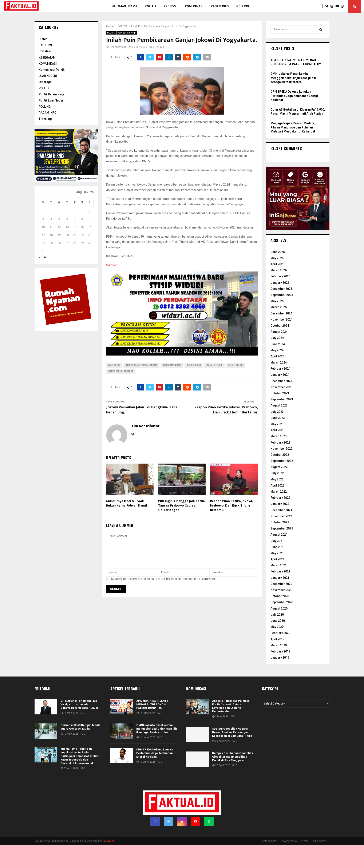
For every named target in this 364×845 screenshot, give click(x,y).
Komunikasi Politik (51, 69)
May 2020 (277, 626)
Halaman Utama (124, 6)
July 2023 (277, 411)
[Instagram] (333, 6)
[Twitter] (328, 6)
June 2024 (277, 344)
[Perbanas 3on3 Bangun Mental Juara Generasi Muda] (46, 731)
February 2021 (280, 571)
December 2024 (281, 313)
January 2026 (279, 282)
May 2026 (277, 258)
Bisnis (43, 39)
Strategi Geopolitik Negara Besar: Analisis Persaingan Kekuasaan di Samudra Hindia (232, 732)
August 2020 (279, 608)
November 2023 (281, 387)
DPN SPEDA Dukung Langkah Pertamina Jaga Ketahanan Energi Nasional (294, 96)
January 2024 (279, 374)
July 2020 (277, 614)
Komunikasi (194, 6)
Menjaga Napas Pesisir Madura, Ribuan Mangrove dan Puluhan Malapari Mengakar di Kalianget (292, 127)
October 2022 (279, 454)
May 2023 (277, 424)
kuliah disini (194, 365)
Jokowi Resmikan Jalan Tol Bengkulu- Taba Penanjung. (141, 410)
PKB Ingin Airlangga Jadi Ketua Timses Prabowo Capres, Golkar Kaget (181, 505)
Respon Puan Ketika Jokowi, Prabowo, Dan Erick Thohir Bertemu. (226, 410)
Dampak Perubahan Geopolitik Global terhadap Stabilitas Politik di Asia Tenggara (232, 756)
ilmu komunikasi (172, 365)
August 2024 (279, 331)
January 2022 (279, 503)
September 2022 (281, 461)
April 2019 (277, 639)
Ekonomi (170, 6)
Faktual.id (114, 365)
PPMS (304, 841)
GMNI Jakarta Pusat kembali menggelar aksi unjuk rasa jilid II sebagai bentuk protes (293, 78)
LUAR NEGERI (48, 76)
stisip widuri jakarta (120, 371)
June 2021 (277, 547)
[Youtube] (338, 6)
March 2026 (278, 270)
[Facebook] (323, 6)
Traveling (45, 118)
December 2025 (281, 288)
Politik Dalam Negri (127, 33)
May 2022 (277, 479)
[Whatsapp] (343, 6)
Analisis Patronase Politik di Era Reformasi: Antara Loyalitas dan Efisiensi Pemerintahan (231, 706)
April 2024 (277, 356)
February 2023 (280, 442)
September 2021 (281, 528)
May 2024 (277, 350)
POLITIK (150, 6)
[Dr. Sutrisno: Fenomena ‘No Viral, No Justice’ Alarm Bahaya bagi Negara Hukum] (46, 706)
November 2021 (281, 516)
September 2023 (281, 399)
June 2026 (277, 252)
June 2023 (277, 418)
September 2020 (281, 602)
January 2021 (279, 577)
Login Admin (319, 841)
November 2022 (281, 448)
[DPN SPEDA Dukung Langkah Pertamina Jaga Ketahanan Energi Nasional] (121, 755)
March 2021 (278, 565)
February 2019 (280, 651)
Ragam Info (220, 6)
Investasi (45, 51)
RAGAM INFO (47, 112)
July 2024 (277, 338)
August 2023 (279, 405)
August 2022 (279, 467)
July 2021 (277, 541)
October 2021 (279, 522)
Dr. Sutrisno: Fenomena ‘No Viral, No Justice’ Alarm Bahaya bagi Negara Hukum (79, 704)
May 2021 (277, 553)
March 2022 (278, 491)
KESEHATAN (47, 57)
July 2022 (277, 473)
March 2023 (278, 436)
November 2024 (281, 319)
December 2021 (281, 510)
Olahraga (45, 82)
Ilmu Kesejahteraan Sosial (141, 365)
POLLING (242, 6)
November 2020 (281, 590)
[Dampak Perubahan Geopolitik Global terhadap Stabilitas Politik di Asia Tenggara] (197, 759)
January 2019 (279, 657)
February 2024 (280, 368)
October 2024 (279, 325)
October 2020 (279, 596)
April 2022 (277, 485)
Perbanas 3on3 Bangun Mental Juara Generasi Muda (80, 726)
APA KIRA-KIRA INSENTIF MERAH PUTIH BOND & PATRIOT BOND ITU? (152, 704)
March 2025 (278, 307)
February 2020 (280, 633)
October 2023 (279, 393)
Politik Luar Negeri (51, 100)
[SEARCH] (320, 29)
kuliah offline (214, 365)
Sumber (111, 265)
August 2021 (279, 534)
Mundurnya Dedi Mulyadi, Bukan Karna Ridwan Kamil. (127, 503)
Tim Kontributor (118, 46)
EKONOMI (45, 45)
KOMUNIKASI (48, 63)
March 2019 (278, 645)
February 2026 (280, 276)
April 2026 (277, 264)
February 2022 (280, 497)
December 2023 (281, 381)
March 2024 (278, 362)
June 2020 (277, 620)
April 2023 (277, 430)
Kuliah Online (235, 365)
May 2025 (277, 301)
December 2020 (281, 584)
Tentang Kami (269, 841)
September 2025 (281, 295)
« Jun (42, 257)
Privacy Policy (289, 841)
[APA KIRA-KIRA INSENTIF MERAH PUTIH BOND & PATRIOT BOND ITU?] (121, 706)
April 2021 (277, 559)
